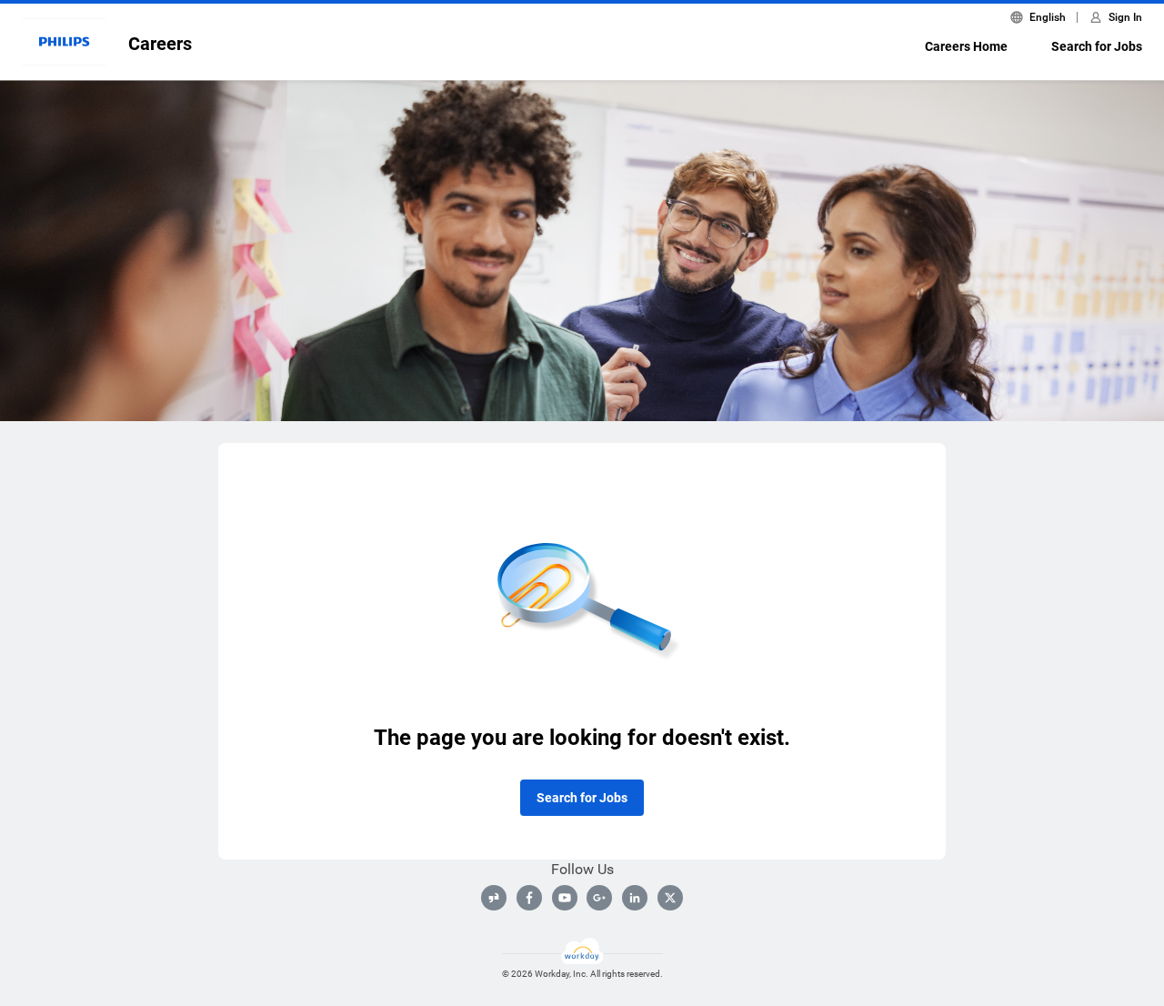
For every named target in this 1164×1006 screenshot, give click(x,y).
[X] (670, 897)
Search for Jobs (1096, 46)
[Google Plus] (599, 897)
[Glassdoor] (494, 897)
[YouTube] (564, 897)
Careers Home (966, 46)
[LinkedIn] (634, 897)
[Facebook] (529, 897)
